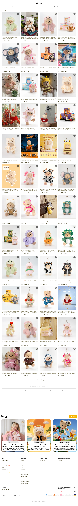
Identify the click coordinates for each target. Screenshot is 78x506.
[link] (12, 6)
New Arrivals (4, 462)
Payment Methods (24, 476)
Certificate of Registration (25, 481)
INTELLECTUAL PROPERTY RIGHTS (26, 485)
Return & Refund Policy (24, 474)
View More (73, 416)
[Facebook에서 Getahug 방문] (2, 490)
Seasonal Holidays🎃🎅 (6, 465)
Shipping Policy (23, 469)
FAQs (21, 462)
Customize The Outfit (24, 483)
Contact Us (22, 467)
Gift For (3, 467)
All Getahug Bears (5, 460)
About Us (22, 460)
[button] (2, 2)
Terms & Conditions (24, 479)
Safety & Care (23, 472)
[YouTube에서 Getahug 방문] (8, 490)
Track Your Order (42, 460)
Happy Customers (5, 469)
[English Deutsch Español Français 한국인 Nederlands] (5, 495)
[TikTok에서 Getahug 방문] (6, 490)
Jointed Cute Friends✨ (6, 472)
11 (41, 379)
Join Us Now (60, 460)
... (39, 379)
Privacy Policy (23, 478)
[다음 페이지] (44, 380)
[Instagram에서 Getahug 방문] (4, 490)
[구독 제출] (75, 491)
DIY (21, 471)
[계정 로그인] (73, 2)
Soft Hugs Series (4, 471)
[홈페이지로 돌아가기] (39, 2)
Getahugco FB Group (24, 465)
